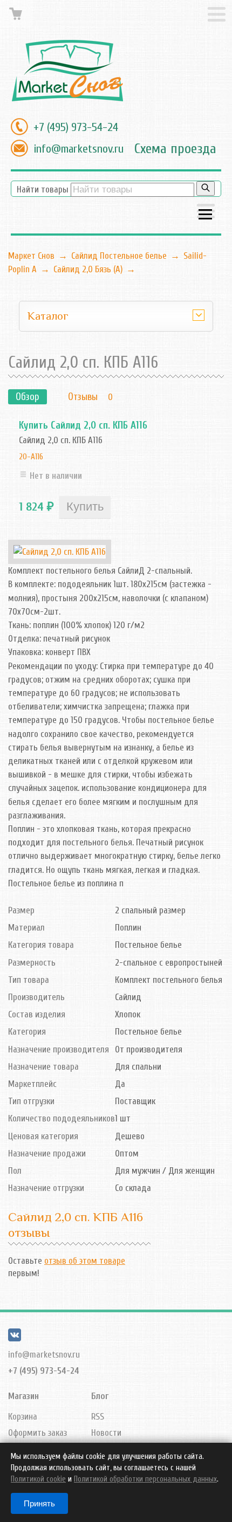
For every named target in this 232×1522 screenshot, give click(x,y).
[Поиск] (205, 188)
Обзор (27, 397)
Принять (39, 1503)
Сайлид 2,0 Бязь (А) (87, 269)
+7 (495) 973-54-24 (75, 127)
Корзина (22, 1416)
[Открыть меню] (206, 212)
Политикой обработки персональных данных (145, 1479)
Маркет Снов (31, 256)
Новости (106, 1433)
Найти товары (43, 189)
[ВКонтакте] (14, 1338)
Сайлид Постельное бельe (119, 256)
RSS (97, 1416)
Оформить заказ (37, 1433)
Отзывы (83, 397)
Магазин (23, 1396)
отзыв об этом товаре (84, 1261)
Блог (99, 1396)
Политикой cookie (38, 1479)
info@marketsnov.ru (78, 149)
